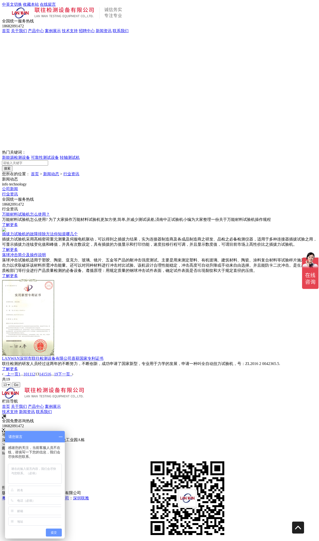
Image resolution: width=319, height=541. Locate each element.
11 (29, 374)
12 (33, 374)
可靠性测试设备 (45, 157)
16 (49, 374)
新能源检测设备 (16, 157)
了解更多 (10, 225)
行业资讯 (71, 174)
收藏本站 (31, 4)
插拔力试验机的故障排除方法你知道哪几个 (40, 234)
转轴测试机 (70, 157)
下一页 (65, 374)
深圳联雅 (81, 498)
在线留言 (48, 4)
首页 (6, 31)
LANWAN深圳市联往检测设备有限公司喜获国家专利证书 (52, 358)
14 (41, 374)
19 (56, 374)
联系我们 (121, 31)
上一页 (11, 374)
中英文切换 (12, 4)
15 (45, 374)
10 (25, 374)
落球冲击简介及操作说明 (24, 255)
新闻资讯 (104, 31)
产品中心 (36, 31)
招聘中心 (87, 31)
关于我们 (19, 31)
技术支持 (70, 31)
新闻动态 (51, 174)
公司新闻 (10, 189)
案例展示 (53, 31)
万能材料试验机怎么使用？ (26, 214)
